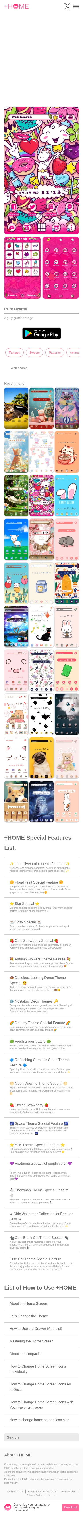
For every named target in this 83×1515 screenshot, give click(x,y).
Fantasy (14, 352)
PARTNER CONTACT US (42, 1491)
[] (73, 1437)
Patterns (55, 352)
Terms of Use (68, 1491)
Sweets (34, 352)
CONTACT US (15, 1491)
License (52, 1495)
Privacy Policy (34, 1495)
